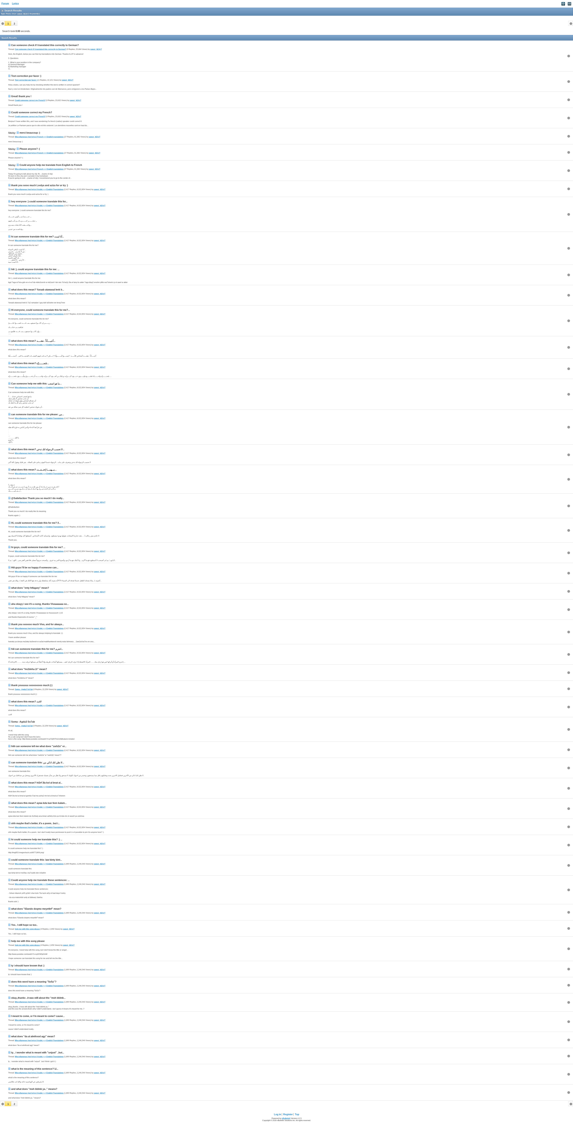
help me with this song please (27, 929)
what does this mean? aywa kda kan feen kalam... (39, 803)
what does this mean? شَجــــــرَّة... (30, 363)
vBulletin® (286, 1118)
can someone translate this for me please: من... (37, 414)
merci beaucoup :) (30, 132)
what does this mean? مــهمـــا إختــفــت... (34, 469)
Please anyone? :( (30, 149)
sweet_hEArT (96, 49)
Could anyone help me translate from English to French (51, 165)
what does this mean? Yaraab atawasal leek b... (37, 289)
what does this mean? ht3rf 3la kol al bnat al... (36, 782)
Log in (277, 1114)
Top (297, 1114)
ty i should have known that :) (27, 965)
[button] (8, 23)
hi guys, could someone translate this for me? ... (38, 547)
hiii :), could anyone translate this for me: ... (35, 269)
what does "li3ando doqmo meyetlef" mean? (36, 909)
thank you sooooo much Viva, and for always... (37, 624)
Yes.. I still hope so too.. (24, 925)
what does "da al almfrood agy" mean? (33, 1036)
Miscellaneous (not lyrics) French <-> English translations (39, 137)
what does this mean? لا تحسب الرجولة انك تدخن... (37, 449)
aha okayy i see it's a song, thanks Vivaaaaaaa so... (40, 604)
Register (288, 1114)
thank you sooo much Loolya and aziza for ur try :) (39, 185)
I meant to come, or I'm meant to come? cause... (38, 1016)
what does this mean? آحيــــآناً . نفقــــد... (33, 341)
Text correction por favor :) (26, 76)
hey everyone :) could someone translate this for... (39, 201)
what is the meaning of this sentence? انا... (34, 1069)
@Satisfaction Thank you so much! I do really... (37, 498)
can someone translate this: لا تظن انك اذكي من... (37, 762)
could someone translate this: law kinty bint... (36, 860)
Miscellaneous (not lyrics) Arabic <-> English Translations (39, 189)
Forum (5, 3)
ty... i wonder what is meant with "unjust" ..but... (37, 1052)
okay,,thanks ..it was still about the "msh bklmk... (38, 998)
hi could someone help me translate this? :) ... (36, 839)
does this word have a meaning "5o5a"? (33, 981)
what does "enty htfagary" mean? (30, 588)
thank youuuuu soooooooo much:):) (31, 685)
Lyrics (15, 3)
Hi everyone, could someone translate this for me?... (40, 310)
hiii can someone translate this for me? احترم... (37, 649)
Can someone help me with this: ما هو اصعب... (36, 383)
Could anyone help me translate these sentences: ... (40, 880)
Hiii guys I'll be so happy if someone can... (34, 567)
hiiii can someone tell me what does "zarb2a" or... (38, 746)
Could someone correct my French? (30, 100)
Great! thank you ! (21, 96)
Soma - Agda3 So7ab (24, 689)
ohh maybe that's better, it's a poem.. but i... (35, 823)
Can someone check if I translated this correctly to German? (45, 45)
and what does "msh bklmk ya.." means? (34, 1089)
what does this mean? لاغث (26, 701)
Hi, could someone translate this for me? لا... (36, 523)
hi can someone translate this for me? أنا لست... (37, 236)
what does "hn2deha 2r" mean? (29, 669)
